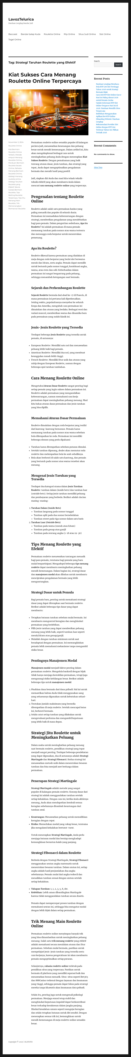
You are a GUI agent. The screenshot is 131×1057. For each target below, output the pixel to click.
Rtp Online (69, 34)
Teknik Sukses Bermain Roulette (15, 189)
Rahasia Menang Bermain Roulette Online (15, 171)
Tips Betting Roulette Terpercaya (15, 195)
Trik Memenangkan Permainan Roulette (16, 206)
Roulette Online (52, 34)
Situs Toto (98, 167)
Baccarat (12, 34)
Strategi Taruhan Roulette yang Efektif (15, 184)
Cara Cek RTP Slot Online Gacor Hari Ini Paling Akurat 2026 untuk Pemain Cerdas (108, 97)
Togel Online (14, 39)
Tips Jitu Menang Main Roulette (16, 200)
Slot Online (105, 34)
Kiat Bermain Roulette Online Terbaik (15, 152)
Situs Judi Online (87, 34)
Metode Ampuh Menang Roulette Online (15, 157)
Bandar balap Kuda (30, 34)
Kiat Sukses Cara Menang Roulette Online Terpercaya (44, 77)
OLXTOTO (28, 1042)
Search (97, 61)
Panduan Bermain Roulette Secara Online (16, 165)
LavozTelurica (21, 19)
